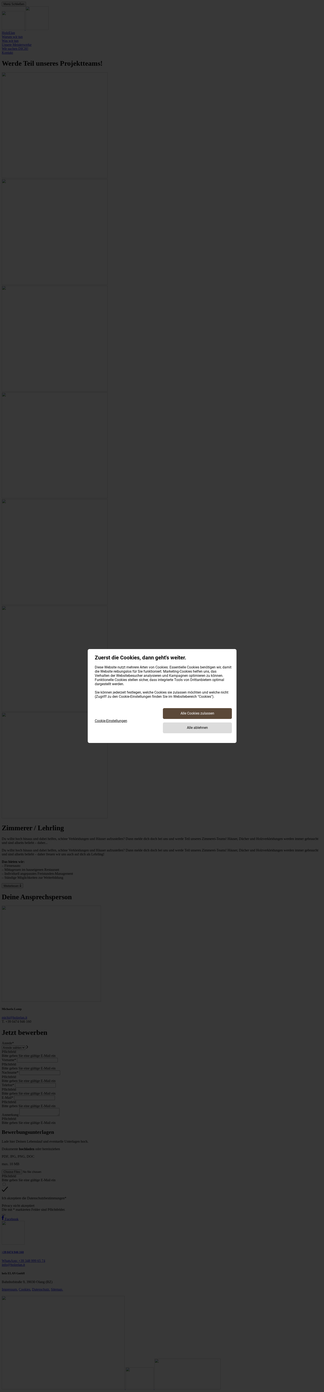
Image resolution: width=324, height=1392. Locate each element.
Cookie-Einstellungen (111, 721)
